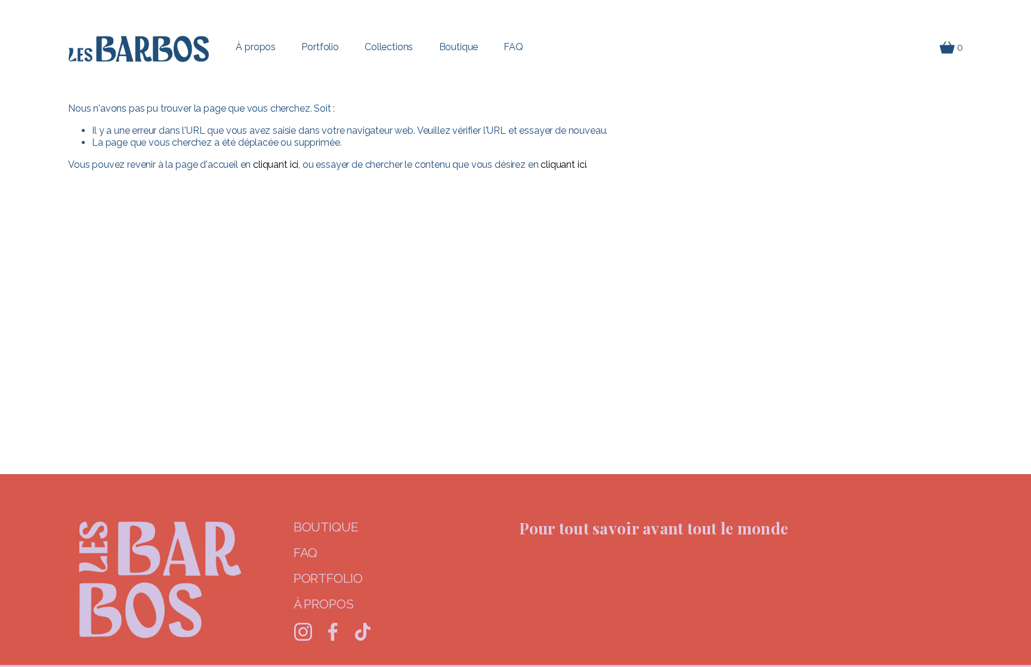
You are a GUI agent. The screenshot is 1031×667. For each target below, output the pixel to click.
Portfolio (320, 47)
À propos (256, 47)
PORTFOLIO (328, 578)
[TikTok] (362, 631)
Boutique (459, 47)
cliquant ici (275, 164)
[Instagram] (303, 631)
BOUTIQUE (326, 527)
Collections (389, 47)
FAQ (513, 47)
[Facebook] (332, 631)
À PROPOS (324, 604)
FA (301, 552)
